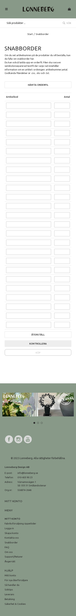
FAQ (7, 547)
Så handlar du (12, 585)
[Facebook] (9, 442)
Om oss (9, 552)
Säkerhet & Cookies (15, 604)
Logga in (9, 528)
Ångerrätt (10, 561)
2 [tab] (38, 423)
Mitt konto (10, 575)
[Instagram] (18, 442)
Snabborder (11, 542)
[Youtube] (27, 442)
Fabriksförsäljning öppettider (20, 523)
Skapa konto (11, 533)
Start (30, 34)
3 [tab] (42, 423)
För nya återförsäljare (16, 580)
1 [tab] (34, 423)
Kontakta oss (12, 537)
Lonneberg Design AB (17, 467)
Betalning (10, 599)
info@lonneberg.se (28, 473)
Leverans (9, 594)
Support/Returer (14, 556)
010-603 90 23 (25, 477)
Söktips (9, 589)
